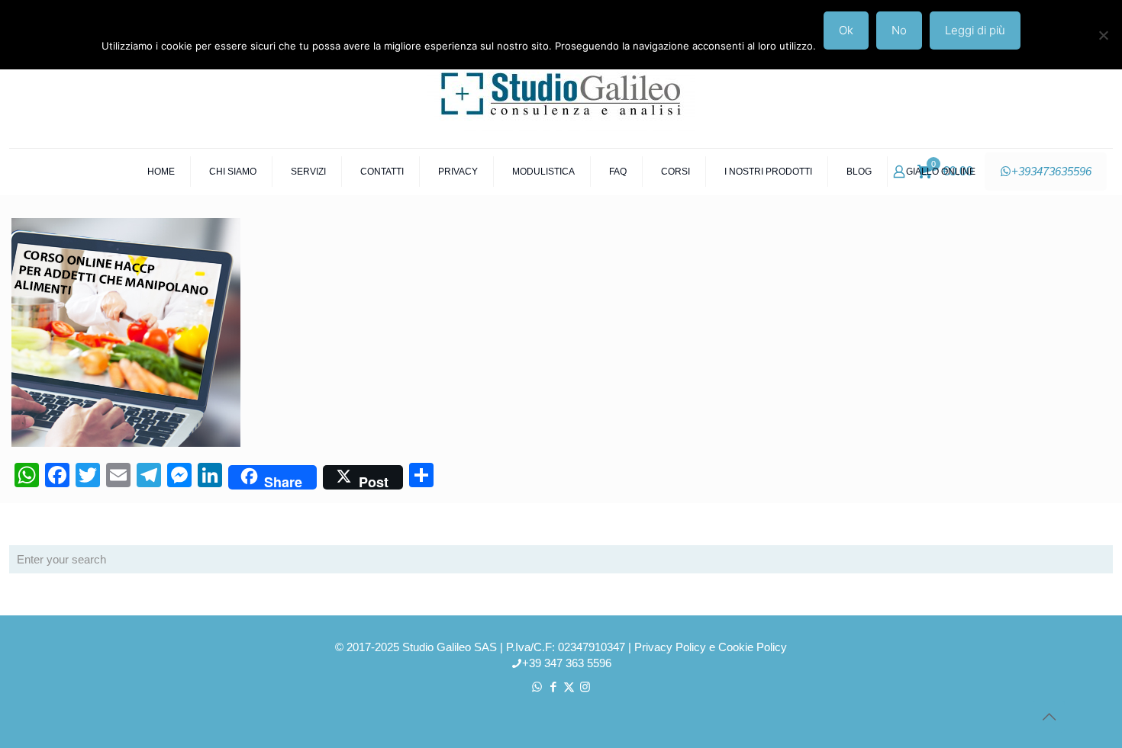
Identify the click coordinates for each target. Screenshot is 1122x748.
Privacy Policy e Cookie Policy (710, 646)
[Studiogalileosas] (561, 92)
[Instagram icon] (585, 686)
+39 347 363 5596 (566, 663)
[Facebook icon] (553, 686)
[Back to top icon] (1049, 717)
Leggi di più (975, 30)
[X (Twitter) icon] (569, 686)
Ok (846, 30)
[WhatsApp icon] (537, 686)
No (899, 30)
